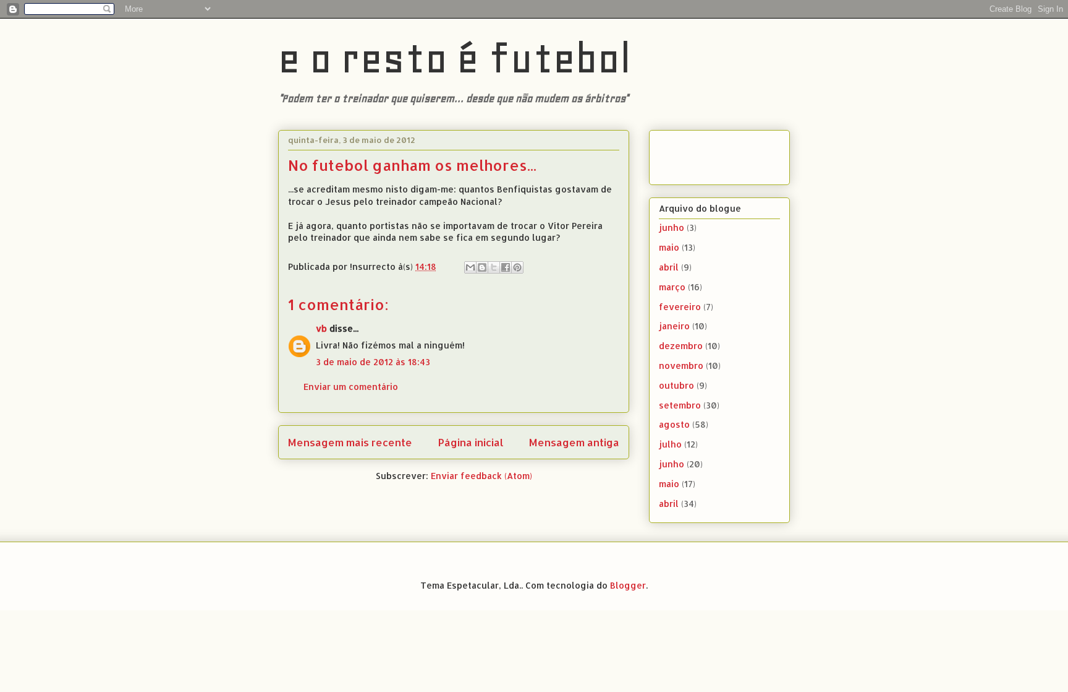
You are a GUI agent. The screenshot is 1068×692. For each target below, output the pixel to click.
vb (321, 328)
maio (669, 247)
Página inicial (471, 442)
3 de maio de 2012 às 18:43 (373, 362)
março (672, 287)
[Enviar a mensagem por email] (470, 267)
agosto (674, 424)
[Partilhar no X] (494, 267)
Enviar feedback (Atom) (481, 475)
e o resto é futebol (454, 58)
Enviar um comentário (350, 386)
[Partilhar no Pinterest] (517, 267)
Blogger (628, 585)
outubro (676, 385)
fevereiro (680, 306)
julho (670, 444)
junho (671, 227)
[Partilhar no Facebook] (505, 267)
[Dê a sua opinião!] (482, 267)
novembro (681, 365)
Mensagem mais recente (350, 442)
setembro (680, 405)
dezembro (681, 345)
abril (669, 267)
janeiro (674, 326)
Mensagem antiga (574, 442)
